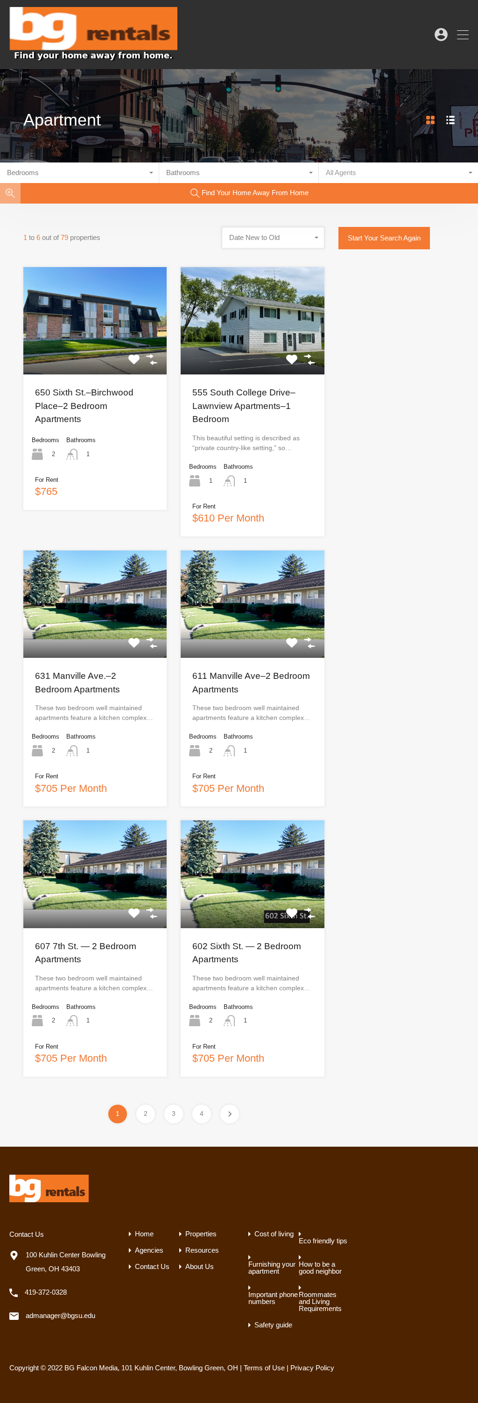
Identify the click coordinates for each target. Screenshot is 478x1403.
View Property (95, 353)
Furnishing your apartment (271, 1268)
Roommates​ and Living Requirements (320, 1301)
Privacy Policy (312, 1368)
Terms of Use (264, 1368)
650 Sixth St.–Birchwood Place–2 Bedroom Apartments (84, 406)
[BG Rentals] (93, 58)
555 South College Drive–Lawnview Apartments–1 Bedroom (243, 406)
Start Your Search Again (384, 238)
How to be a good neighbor (320, 1268)
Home (144, 1233)
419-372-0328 (46, 1292)
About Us (199, 1266)
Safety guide (273, 1324)
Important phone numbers (273, 1298)
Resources (202, 1250)
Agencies (149, 1250)
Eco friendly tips (323, 1240)
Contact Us (152, 1266)
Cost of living (274, 1233)
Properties (201, 1233)
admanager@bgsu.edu (60, 1315)
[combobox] (79, 172)
